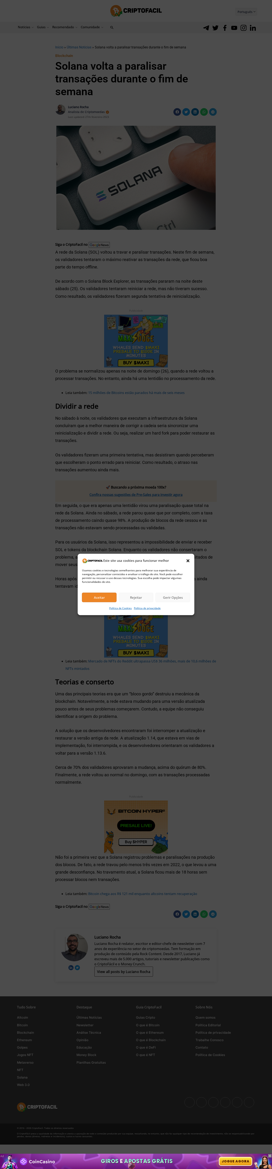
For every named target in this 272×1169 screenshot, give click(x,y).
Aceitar (99, 597)
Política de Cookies (120, 608)
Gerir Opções (173, 597)
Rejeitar (136, 597)
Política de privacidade (147, 608)
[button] (188, 561)
